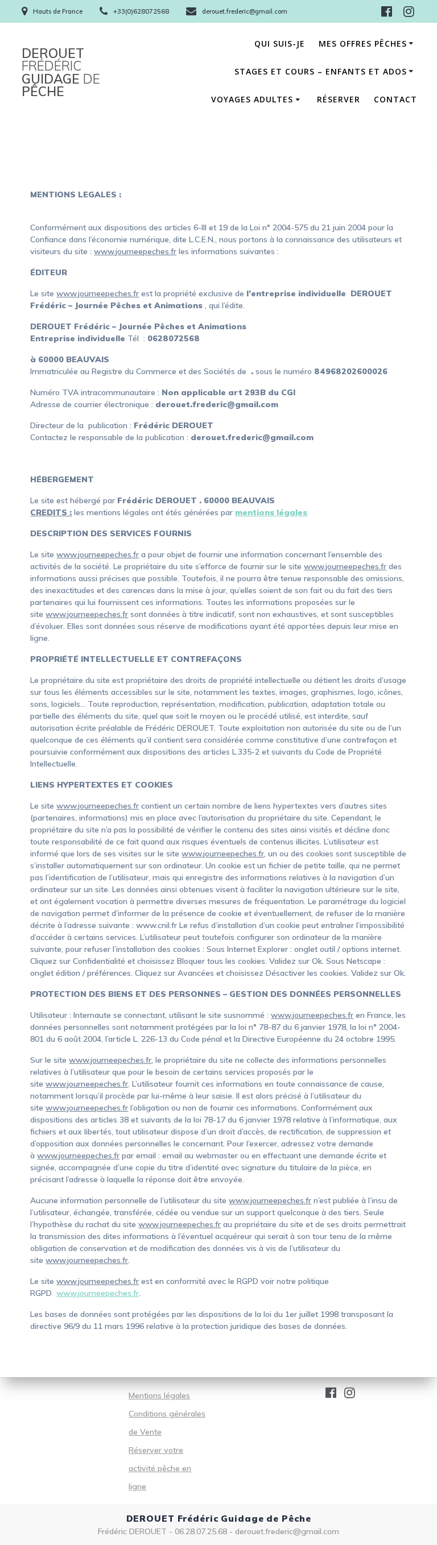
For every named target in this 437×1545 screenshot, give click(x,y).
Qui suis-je (279, 43)
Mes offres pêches (363, 43)
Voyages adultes (252, 99)
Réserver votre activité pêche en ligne (160, 1468)
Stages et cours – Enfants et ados (320, 71)
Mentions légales (159, 1395)
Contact (395, 99)
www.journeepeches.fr (97, 1293)
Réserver (338, 99)
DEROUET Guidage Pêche (61, 72)
